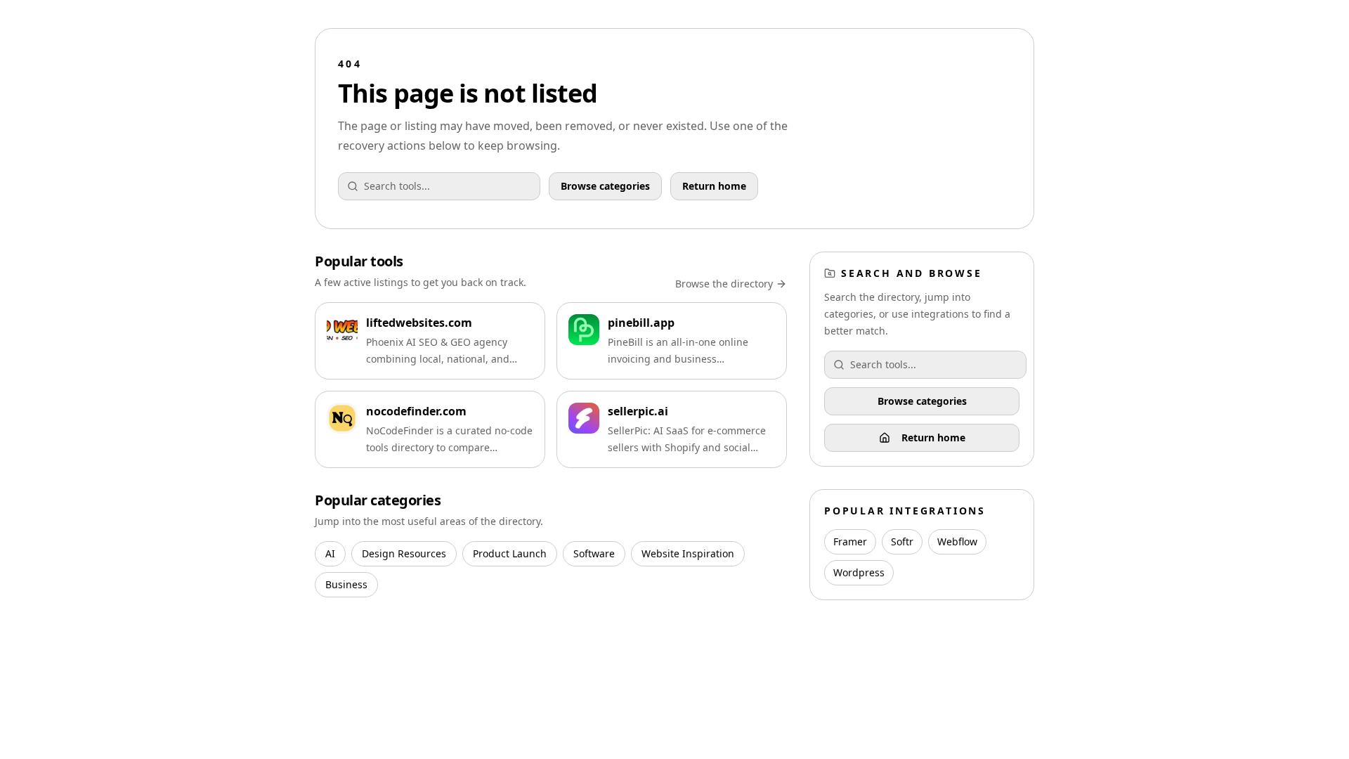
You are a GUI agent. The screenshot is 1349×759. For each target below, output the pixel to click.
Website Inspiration (687, 553)
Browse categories (605, 186)
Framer (850, 541)
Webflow (957, 541)
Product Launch (510, 553)
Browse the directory (724, 283)
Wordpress (859, 572)
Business (346, 584)
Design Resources (404, 553)
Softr (902, 541)
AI (330, 553)
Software (594, 553)
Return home (714, 186)
